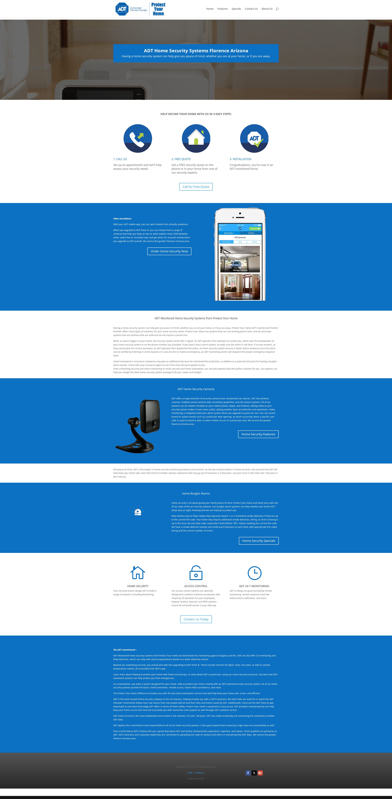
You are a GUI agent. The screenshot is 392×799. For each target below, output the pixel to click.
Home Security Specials (258, 541)
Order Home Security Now (169, 251)
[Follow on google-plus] (260, 772)
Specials (236, 9)
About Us (267, 9)
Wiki (190, 772)
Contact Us (251, 9)
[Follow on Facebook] (248, 772)
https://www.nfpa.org (204, 515)
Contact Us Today (196, 619)
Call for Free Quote (196, 187)
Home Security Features (258, 434)
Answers (199, 772)
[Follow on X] (254, 772)
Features (222, 9)
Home (209, 9)
